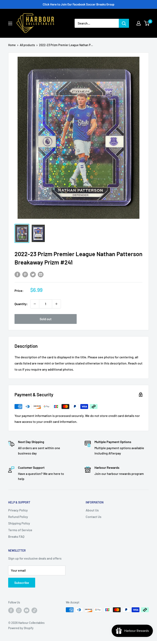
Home (12, 45)
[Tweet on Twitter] (33, 274)
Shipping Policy (19, 523)
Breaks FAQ (16, 536)
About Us (92, 510)
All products (27, 45)
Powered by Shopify (21, 628)
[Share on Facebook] (17, 274)
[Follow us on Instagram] (19, 610)
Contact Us (93, 517)
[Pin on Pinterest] (25, 274)
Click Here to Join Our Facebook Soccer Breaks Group (78, 4)
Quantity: (21, 304)
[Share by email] (41, 274)
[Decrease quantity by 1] (34, 304)
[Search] (124, 23)
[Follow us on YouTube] (26, 610)
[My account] (139, 23)
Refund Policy (18, 517)
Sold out (46, 319)
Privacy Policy (18, 510)
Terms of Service (20, 530)
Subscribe (21, 582)
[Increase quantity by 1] (56, 304)
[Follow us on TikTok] (34, 610)
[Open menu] (10, 23)
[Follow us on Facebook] (11, 610)
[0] (146, 23)
